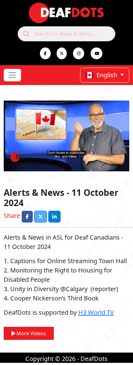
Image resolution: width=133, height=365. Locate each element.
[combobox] (66, 33)
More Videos (30, 333)
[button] (27, 217)
